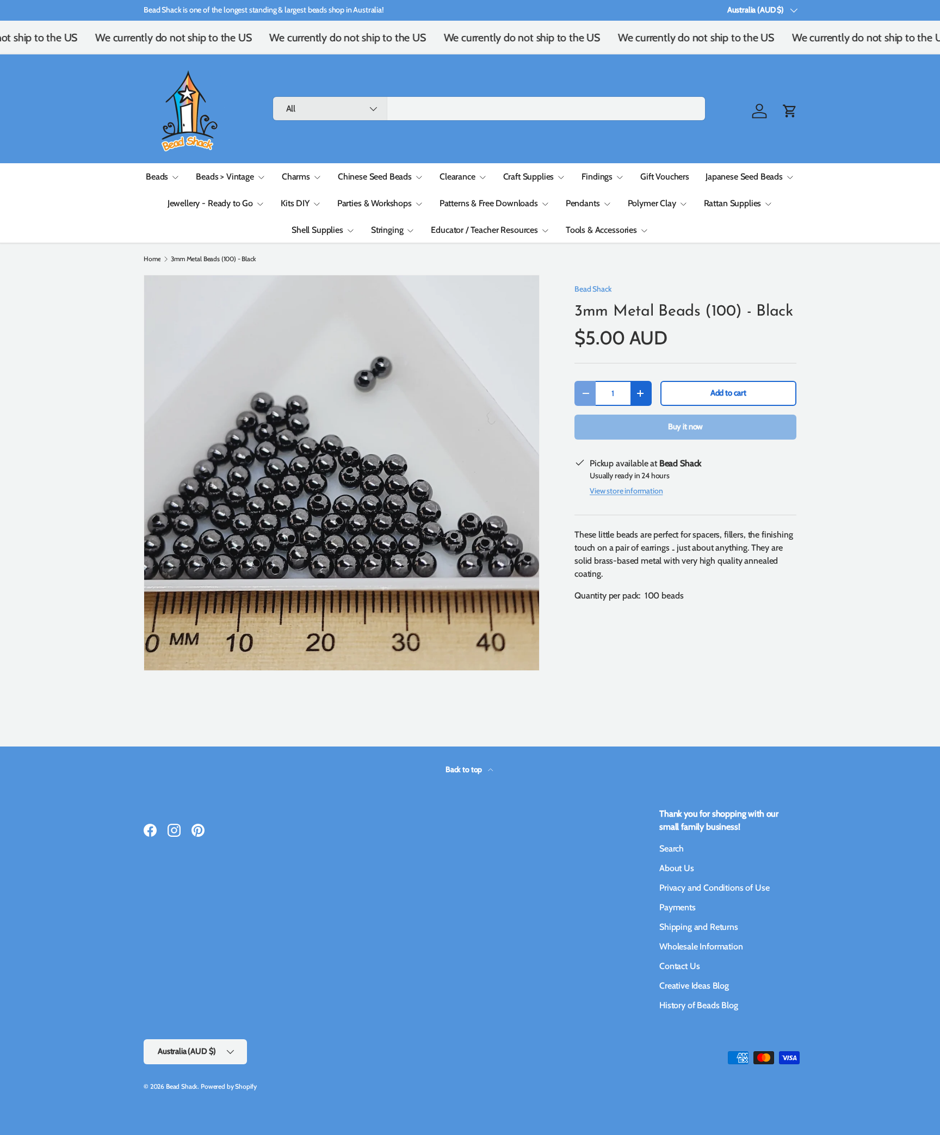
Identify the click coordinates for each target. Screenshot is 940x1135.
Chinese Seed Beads (375, 176)
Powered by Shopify (229, 1086)
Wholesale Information (701, 946)
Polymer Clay (652, 203)
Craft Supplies (528, 176)
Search (671, 848)
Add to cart (728, 393)
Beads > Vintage (225, 176)
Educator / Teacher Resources (484, 230)
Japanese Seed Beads (744, 176)
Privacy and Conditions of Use (714, 888)
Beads (157, 176)
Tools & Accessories (601, 230)
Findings (597, 176)
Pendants (583, 203)
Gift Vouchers (664, 176)
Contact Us (679, 966)
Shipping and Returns (698, 927)
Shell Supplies (317, 230)
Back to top (465, 769)
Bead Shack (592, 289)
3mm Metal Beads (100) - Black (213, 259)
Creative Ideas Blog (694, 985)
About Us (676, 868)
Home (152, 259)
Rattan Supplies (733, 203)
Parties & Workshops (374, 203)
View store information (626, 491)
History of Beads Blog (698, 1005)
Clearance (457, 176)
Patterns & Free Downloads (489, 203)
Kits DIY (295, 203)
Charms (296, 176)
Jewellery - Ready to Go (210, 203)
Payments (677, 907)
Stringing (387, 230)
